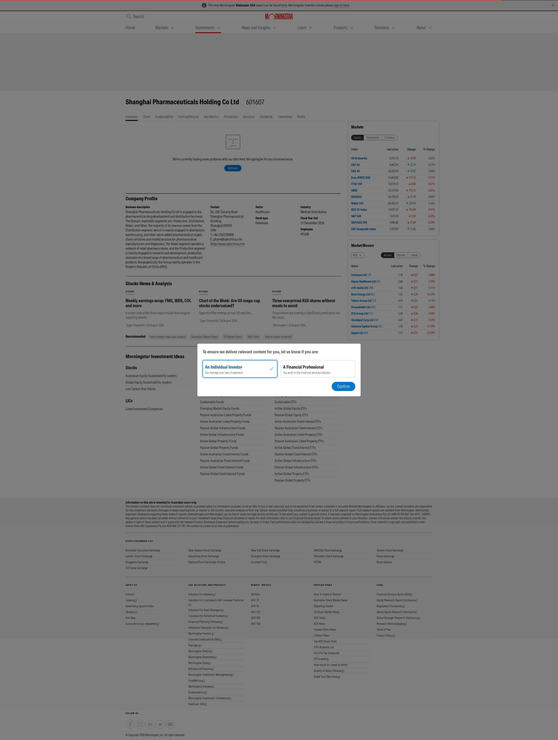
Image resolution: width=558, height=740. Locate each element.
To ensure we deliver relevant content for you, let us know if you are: (260, 351)
